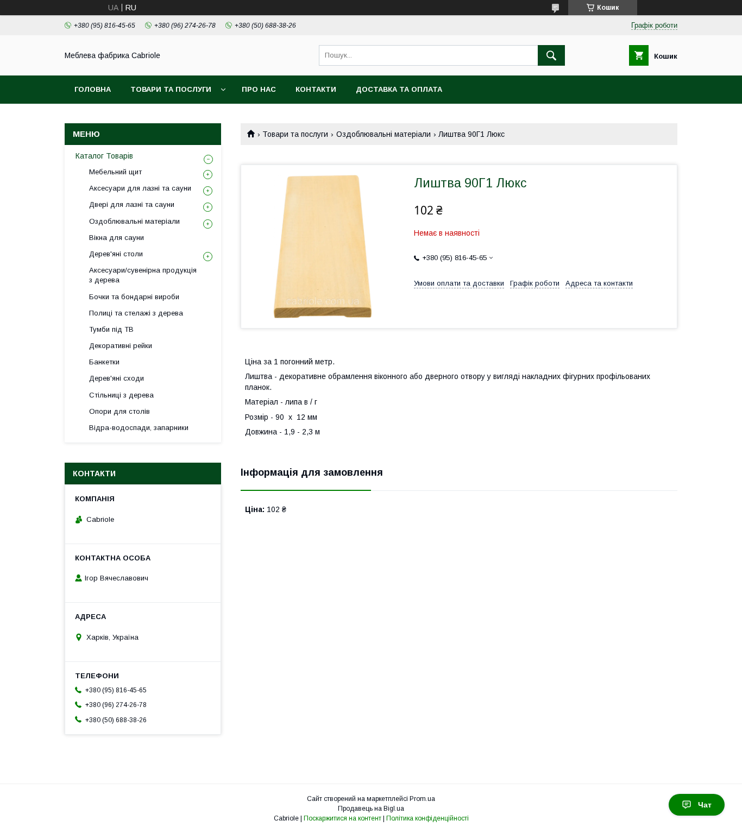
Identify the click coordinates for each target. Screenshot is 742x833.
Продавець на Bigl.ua (371, 808)
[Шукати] (551, 55)
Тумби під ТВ (111, 329)
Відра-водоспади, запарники (138, 428)
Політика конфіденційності (427, 818)
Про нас (259, 89)
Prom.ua (422, 799)
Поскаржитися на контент (342, 818)
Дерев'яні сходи (116, 378)
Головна (92, 89)
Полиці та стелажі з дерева (136, 313)
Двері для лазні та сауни (131, 204)
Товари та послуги (170, 89)
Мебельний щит (115, 172)
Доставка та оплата (399, 89)
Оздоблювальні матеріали (383, 134)
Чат (705, 804)
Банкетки (104, 362)
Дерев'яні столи (116, 254)
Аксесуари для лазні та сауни (140, 188)
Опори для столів (119, 411)
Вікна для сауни (116, 238)
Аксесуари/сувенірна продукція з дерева (143, 275)
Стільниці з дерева (121, 395)
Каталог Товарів (104, 156)
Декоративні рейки (120, 346)
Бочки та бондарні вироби (134, 297)
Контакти (315, 89)
